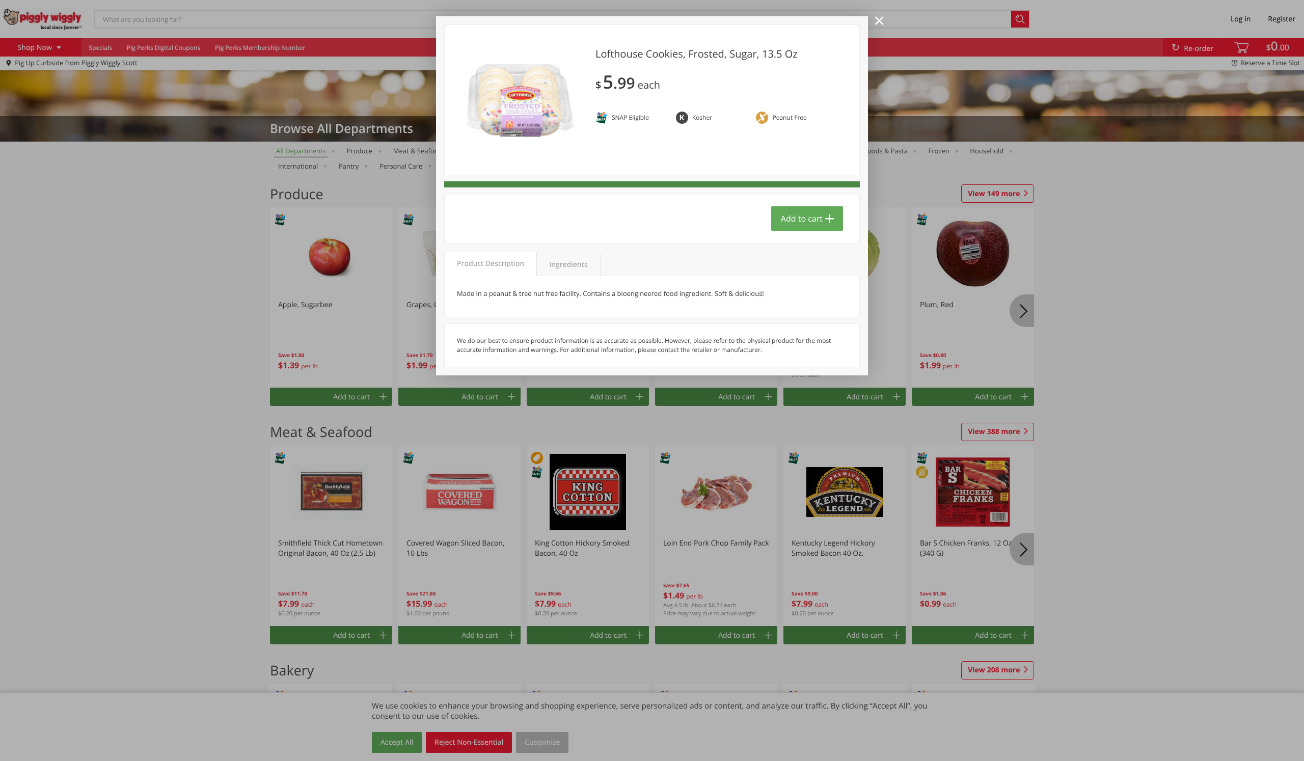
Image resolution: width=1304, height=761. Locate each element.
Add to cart (802, 218)
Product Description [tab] (490, 263)
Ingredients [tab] (568, 264)
